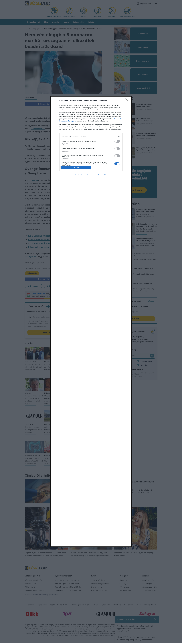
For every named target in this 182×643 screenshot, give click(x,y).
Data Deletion (79, 175)
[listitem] (91, 137)
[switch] (117, 141)
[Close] (127, 101)
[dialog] (91, 321)
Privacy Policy (103, 175)
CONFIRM (76, 167)
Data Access (91, 175)
